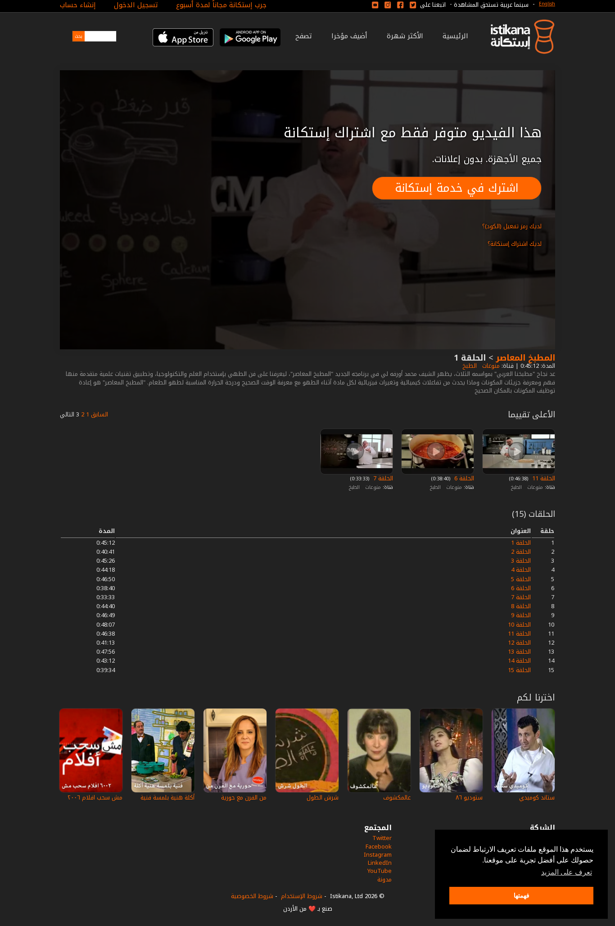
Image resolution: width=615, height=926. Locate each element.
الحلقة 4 (521, 569)
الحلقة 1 (521, 542)
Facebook (379, 846)
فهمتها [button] (521, 895)
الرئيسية (455, 36)
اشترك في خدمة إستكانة (457, 188)
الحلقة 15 (519, 670)
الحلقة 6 (463, 478)
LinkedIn (380, 862)
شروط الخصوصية (252, 896)
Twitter (382, 838)
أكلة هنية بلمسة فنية (167, 797)
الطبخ (469, 365)
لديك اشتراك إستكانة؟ (515, 243)
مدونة (384, 879)
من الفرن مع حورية (244, 797)
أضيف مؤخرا (349, 36)
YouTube (379, 870)
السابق (99, 414)
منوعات (490, 365)
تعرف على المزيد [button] (566, 872)
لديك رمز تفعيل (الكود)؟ (512, 226)
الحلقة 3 (521, 560)
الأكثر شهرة (405, 36)
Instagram (378, 854)
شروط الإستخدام (301, 896)
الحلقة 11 (542, 478)
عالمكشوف (397, 797)
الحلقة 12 (519, 642)
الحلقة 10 (519, 624)
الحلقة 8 (521, 606)
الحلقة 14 (519, 660)
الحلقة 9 (521, 615)
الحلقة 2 (521, 551)
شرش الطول (323, 797)
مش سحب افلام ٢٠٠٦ (95, 797)
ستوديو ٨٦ (469, 797)
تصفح (303, 36)
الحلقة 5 (521, 579)
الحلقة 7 (382, 478)
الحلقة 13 (519, 651)
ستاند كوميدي (537, 797)
